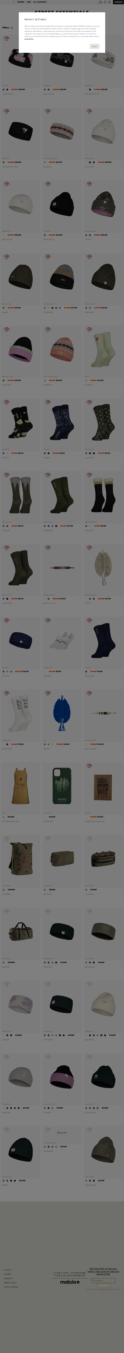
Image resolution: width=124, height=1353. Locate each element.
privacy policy (29, 39)
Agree (94, 46)
